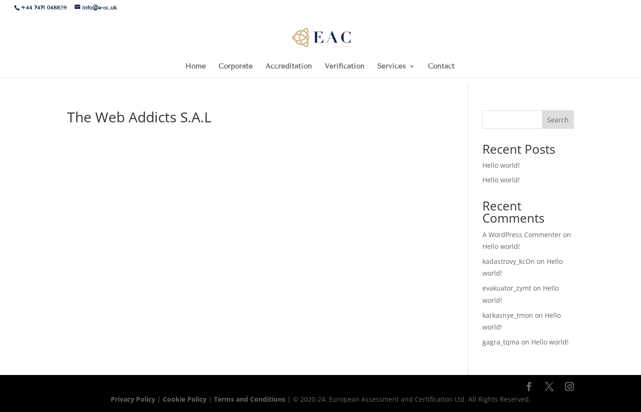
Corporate (236, 66)
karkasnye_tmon (507, 315)
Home (195, 66)
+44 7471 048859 (44, 7)
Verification (345, 66)
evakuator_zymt (506, 288)
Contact (441, 66)
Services (391, 66)
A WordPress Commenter (521, 234)
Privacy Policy (134, 399)
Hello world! (501, 165)
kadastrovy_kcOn (508, 261)
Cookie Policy (184, 399)
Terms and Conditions (250, 399)
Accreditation (289, 66)
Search (558, 119)
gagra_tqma (500, 341)
